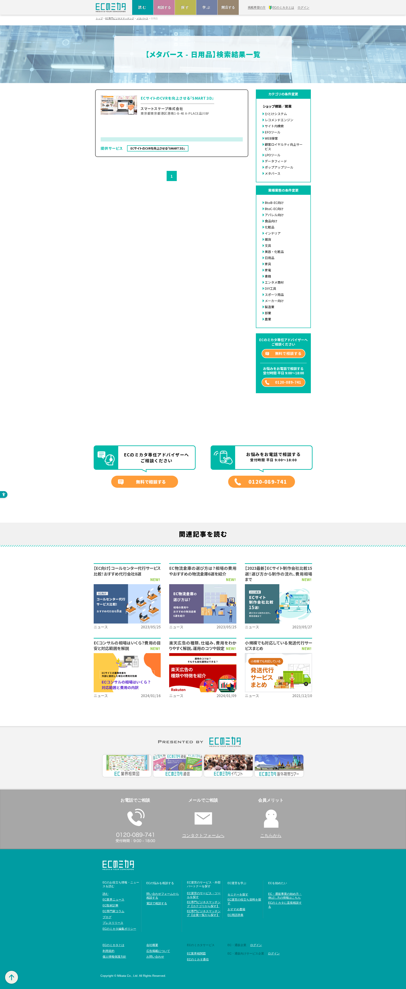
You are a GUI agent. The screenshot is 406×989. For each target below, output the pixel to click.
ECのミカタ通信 (198, 959)
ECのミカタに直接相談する (285, 904)
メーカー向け (274, 300)
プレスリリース (113, 922)
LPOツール (272, 155)
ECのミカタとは (113, 945)
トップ (99, 18)
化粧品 (269, 227)
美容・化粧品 (274, 251)
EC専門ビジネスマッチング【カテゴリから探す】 (204, 904)
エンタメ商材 (274, 282)
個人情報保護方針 (114, 956)
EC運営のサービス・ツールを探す (204, 895)
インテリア (273, 233)
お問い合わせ (155, 956)
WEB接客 (271, 138)
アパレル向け (274, 215)
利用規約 (108, 951)
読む (142, 7)
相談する (164, 7)
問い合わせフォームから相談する (162, 895)
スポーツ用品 (274, 294)
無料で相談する (288, 353)
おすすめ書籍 (236, 909)
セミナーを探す (238, 894)
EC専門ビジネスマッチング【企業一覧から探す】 (204, 913)
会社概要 (152, 945)
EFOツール (272, 132)
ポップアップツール (279, 167)
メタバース (142, 18)
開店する (228, 7)
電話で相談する (156, 903)
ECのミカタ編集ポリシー (119, 928)
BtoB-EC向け (274, 202)
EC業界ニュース (113, 899)
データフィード (276, 161)
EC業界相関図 (196, 953)
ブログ (107, 917)
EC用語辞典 (235, 915)
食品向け (271, 221)
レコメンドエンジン (279, 120)
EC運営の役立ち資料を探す (244, 901)
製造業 (269, 307)
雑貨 (268, 239)
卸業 (268, 313)
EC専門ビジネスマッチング (119, 18)
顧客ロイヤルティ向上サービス (284, 146)
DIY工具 (270, 288)
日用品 (269, 257)
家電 (268, 270)
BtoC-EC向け (274, 208)
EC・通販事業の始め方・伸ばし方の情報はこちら (285, 895)
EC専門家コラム (113, 911)
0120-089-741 (288, 382)
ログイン (256, 945)
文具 (268, 245)
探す (185, 7)
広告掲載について (158, 951)
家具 (268, 264)
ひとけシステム (276, 113)
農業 (268, 319)
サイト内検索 (274, 126)
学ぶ (206, 7)
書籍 (268, 276)
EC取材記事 (110, 905)
